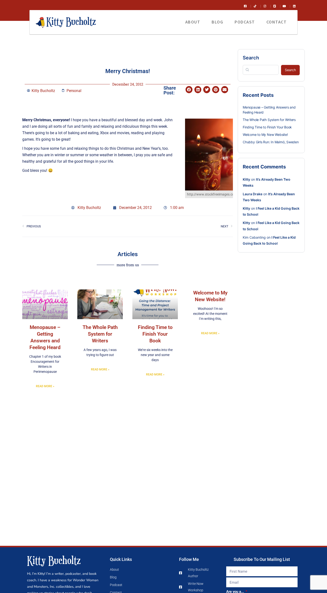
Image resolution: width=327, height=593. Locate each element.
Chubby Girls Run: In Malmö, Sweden (271, 142)
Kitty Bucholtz (54, 560)
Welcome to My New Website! (265, 134)
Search (251, 58)
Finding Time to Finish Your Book (155, 334)
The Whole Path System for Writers (100, 334)
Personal (74, 90)
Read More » (45, 386)
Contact (276, 22)
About (192, 22)
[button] (189, 89)
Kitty (246, 179)
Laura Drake (252, 194)
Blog (217, 22)
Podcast (245, 22)
